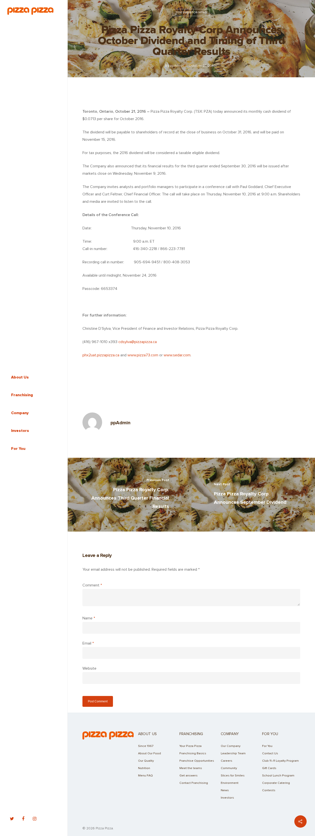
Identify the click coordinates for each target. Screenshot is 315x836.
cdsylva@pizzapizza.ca (137, 342)
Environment (229, 783)
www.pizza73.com (142, 355)
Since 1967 (145, 746)
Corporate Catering (276, 783)
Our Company (230, 746)
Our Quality (146, 760)
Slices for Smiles (233, 775)
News (225, 790)
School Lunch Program (278, 775)
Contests (268, 790)
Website (89, 668)
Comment (92, 585)
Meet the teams (190, 768)
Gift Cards (269, 768)
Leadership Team (233, 753)
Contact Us (270, 753)
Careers (226, 760)
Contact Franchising (193, 783)
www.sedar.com (177, 355)
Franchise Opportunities (196, 760)
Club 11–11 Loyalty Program (280, 760)
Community (229, 768)
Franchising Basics (192, 753)
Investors (227, 797)
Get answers (188, 775)
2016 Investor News (191, 12)
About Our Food (149, 753)
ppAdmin (177, 65)
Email (88, 643)
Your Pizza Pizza (190, 746)
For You (267, 746)
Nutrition (144, 768)
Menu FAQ (145, 775)
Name (88, 618)
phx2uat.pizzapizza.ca (100, 355)
